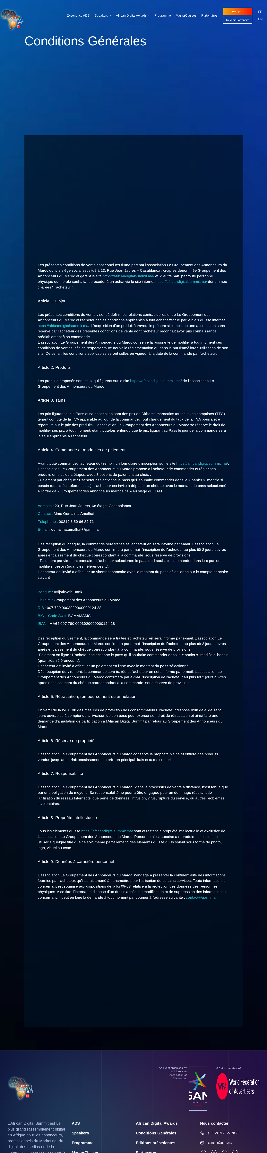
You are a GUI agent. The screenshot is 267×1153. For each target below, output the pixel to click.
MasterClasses (186, 15)
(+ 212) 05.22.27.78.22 (223, 1133)
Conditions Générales (156, 1133)
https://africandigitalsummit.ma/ (128, 276)
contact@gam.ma (201, 897)
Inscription (237, 11)
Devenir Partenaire (237, 19)
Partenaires (209, 15)
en (260, 19)
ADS (76, 1123)
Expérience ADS (78, 15)
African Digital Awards (131, 15)
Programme (163, 15)
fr (260, 11)
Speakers (102, 15)
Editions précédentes (155, 1143)
